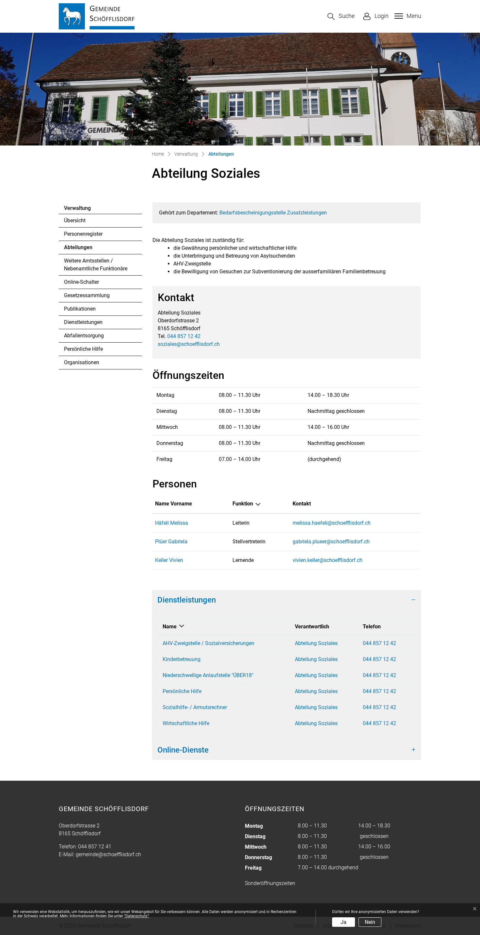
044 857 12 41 (94, 846)
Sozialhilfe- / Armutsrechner (195, 707)
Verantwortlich (312, 626)
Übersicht (75, 220)
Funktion (242, 504)
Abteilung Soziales (316, 643)
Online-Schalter (81, 282)
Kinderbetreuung (181, 659)
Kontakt (302, 504)
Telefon (372, 626)
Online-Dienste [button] (183, 750)
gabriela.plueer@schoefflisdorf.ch (331, 541)
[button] (341, 16)
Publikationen (80, 309)
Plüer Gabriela (171, 541)
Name (170, 626)
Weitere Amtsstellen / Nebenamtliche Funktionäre (95, 265)
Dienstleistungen (83, 322)
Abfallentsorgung (84, 335)
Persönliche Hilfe (83, 349)
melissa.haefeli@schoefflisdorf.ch (332, 523)
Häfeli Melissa (171, 523)
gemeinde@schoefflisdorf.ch (108, 854)
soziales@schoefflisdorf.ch (189, 344)
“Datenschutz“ (136, 916)
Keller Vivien (169, 560)
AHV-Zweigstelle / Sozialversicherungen (208, 643)
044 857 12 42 (183, 336)
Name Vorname (173, 504)
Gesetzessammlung (87, 295)
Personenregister (83, 234)
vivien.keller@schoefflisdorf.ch (327, 560)
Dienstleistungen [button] (186, 599)
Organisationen (81, 362)
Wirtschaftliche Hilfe (186, 723)
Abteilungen (82, 249)
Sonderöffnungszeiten (270, 883)
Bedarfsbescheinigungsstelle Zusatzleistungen (273, 213)
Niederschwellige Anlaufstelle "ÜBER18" (208, 675)
